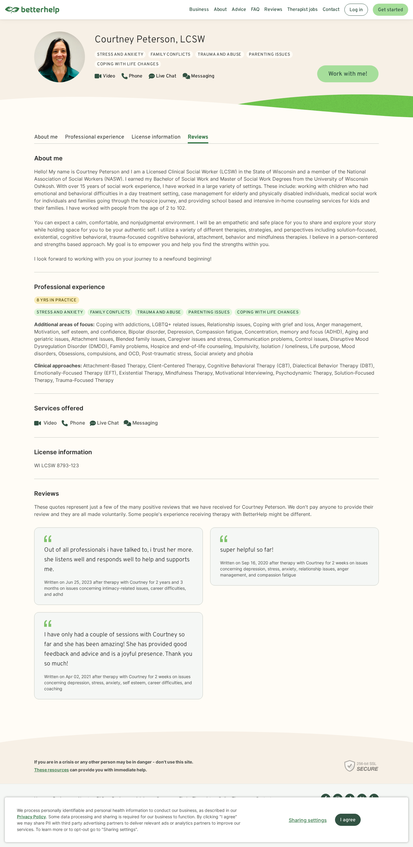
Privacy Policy (31, 816)
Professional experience (94, 137)
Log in (356, 10)
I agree (348, 820)
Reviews (198, 137)
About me (46, 137)
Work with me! (347, 74)
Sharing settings (308, 820)
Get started (390, 10)
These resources (51, 769)
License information (156, 137)
